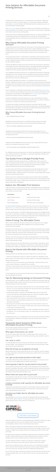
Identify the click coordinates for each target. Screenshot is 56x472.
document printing (18, 397)
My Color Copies (11, 28)
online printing (34, 93)
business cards (12, 207)
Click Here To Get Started (28, 415)
